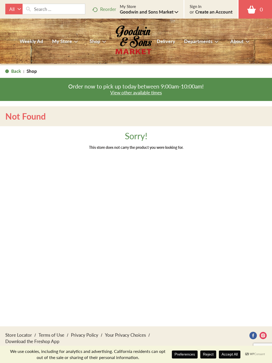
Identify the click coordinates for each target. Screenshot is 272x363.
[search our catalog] (28, 9)
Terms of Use (51, 335)
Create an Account (213, 12)
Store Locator (18, 335)
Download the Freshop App (32, 341)
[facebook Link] (253, 335)
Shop (32, 71)
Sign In (195, 6)
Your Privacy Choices (125, 335)
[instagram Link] (263, 335)
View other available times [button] (136, 92)
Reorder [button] (108, 9)
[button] (149, 12)
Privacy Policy (84, 335)
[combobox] (14, 9)
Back (15, 71)
